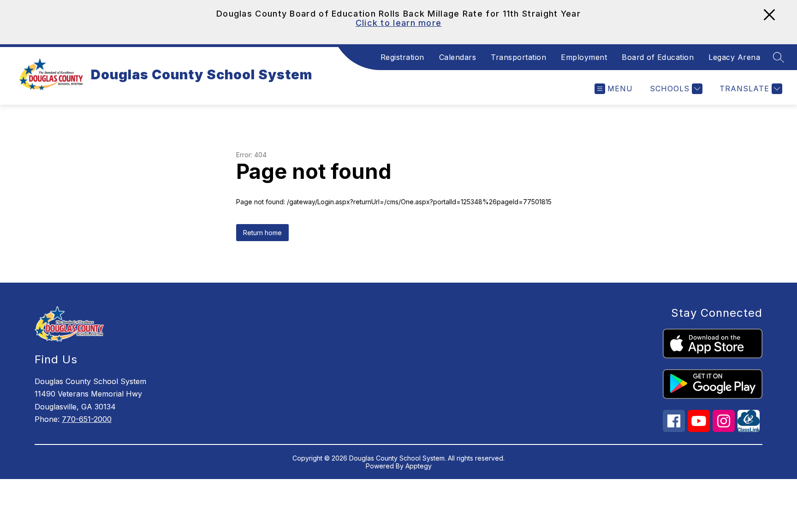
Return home (262, 233)
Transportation (518, 57)
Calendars (457, 57)
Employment (584, 57)
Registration (402, 57)
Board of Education (658, 57)
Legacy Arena (734, 57)
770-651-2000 (87, 419)
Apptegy (418, 466)
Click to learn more (399, 23)
